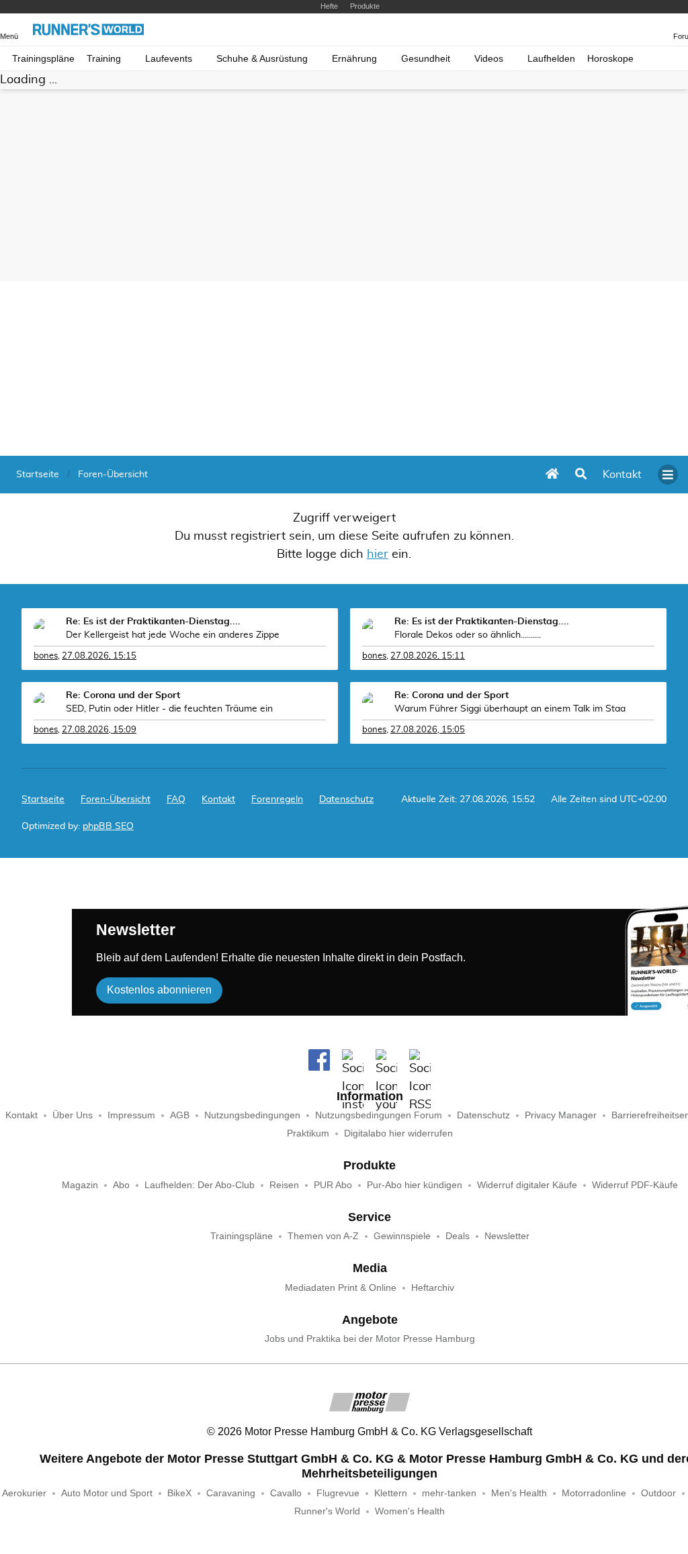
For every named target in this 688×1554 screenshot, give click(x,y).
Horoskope (610, 59)
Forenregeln (277, 799)
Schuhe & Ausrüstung (262, 59)
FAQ (176, 799)
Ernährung (354, 59)
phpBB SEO (108, 826)
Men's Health (519, 1493)
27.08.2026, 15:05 (427, 730)
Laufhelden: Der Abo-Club (199, 1185)
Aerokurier (24, 1493)
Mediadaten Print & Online (340, 1288)
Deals (457, 1236)
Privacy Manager (561, 1115)
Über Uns (72, 1115)
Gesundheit (425, 59)
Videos (488, 59)
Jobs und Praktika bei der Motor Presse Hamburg (370, 1339)
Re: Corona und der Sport (123, 695)
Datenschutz (346, 799)
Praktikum (308, 1133)
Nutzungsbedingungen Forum (378, 1115)
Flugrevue (337, 1493)
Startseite (43, 799)
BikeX (179, 1493)
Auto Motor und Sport (107, 1493)
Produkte (365, 6)
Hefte (329, 6)
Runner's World (327, 1511)
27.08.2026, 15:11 (427, 656)
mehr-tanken (449, 1493)
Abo (121, 1185)
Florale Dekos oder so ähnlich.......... (467, 635)
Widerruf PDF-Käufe (635, 1185)
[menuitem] (622, 475)
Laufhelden (551, 59)
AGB (179, 1115)
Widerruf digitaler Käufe (527, 1185)
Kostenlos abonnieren (159, 989)
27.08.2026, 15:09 (99, 730)
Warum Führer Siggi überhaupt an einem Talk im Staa (510, 709)
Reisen (284, 1185)
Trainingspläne (43, 59)
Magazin (80, 1185)
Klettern (390, 1493)
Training (104, 59)
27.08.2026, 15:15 (99, 656)
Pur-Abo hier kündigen (414, 1185)
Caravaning (230, 1493)
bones (46, 656)
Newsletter (506, 1236)
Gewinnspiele (402, 1236)
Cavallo (286, 1493)
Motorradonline (594, 1493)
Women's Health (410, 1511)
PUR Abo (333, 1185)
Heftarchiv (432, 1288)
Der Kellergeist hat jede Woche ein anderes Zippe (173, 635)
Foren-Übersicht (115, 799)
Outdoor (658, 1493)
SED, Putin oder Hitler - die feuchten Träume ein (169, 709)
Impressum (131, 1115)
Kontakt (21, 1115)
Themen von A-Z (323, 1236)
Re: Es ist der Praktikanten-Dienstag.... (153, 621)
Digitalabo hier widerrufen (398, 1133)
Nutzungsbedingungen (252, 1115)
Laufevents (168, 59)
